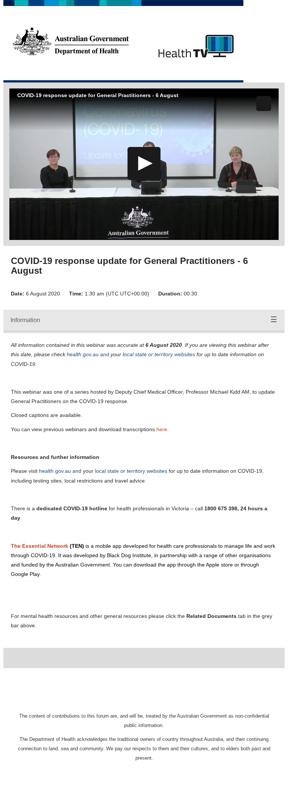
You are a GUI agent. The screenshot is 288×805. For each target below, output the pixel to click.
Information (25, 320)
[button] (263, 103)
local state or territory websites (131, 471)
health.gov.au (55, 471)
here (161, 429)
